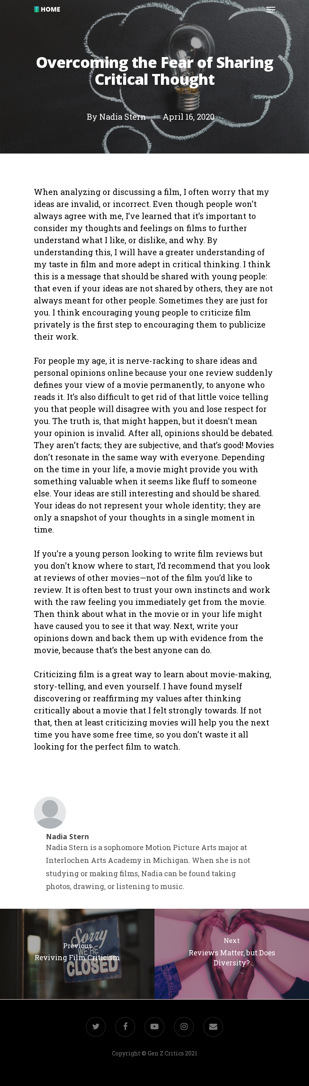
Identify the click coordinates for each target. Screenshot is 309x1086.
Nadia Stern (122, 116)
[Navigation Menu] (270, 10)
